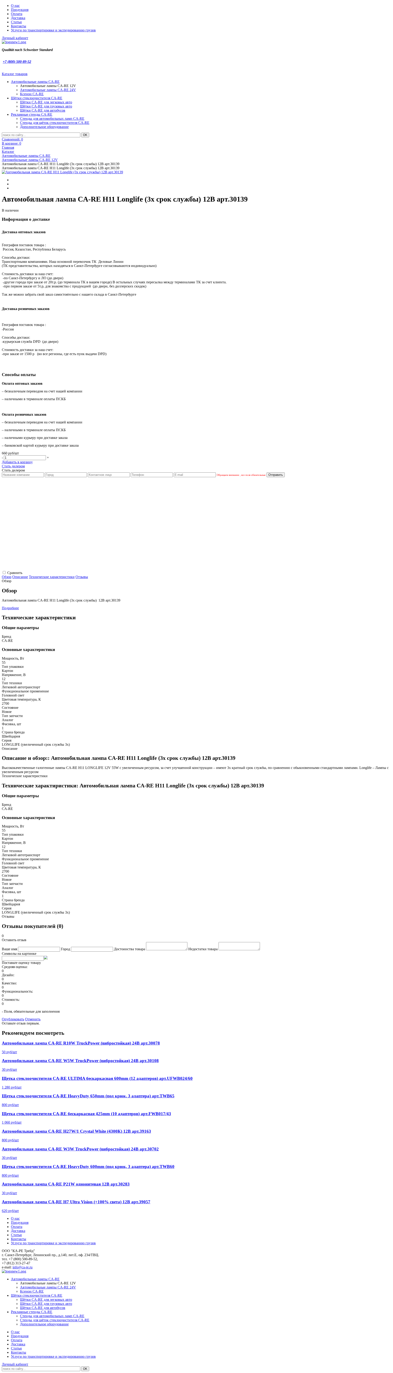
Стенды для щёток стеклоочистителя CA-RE (54, 123)
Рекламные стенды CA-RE (31, 114)
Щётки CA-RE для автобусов (42, 110)
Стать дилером (13, 466)
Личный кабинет (15, 38)
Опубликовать (13, 1019)
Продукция (19, 10)
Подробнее (10, 608)
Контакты (18, 26)
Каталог (8, 152)
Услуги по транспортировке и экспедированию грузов (53, 30)
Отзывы (82, 577)
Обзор (6, 577)
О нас (15, 6)
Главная (8, 147)
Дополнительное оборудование (44, 127)
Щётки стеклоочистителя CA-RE (36, 98)
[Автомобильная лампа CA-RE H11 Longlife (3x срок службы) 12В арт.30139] (62, 172)
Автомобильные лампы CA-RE (35, 82)
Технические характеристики (52, 577)
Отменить (32, 1019)
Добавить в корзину (17, 462)
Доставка (18, 18)
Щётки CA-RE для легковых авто (46, 102)
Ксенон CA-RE (32, 94)
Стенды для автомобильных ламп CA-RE (52, 118)
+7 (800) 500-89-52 (17, 62)
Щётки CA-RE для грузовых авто (46, 106)
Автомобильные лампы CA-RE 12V (30, 160)
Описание (20, 577)
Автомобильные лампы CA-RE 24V (48, 90)
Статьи (16, 22)
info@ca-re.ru (23, 1267)
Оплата (16, 14)
